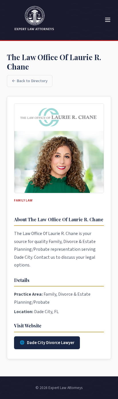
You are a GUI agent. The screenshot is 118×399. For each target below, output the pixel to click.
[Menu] (107, 20)
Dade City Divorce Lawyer (50, 343)
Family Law (23, 200)
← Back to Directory (30, 81)
